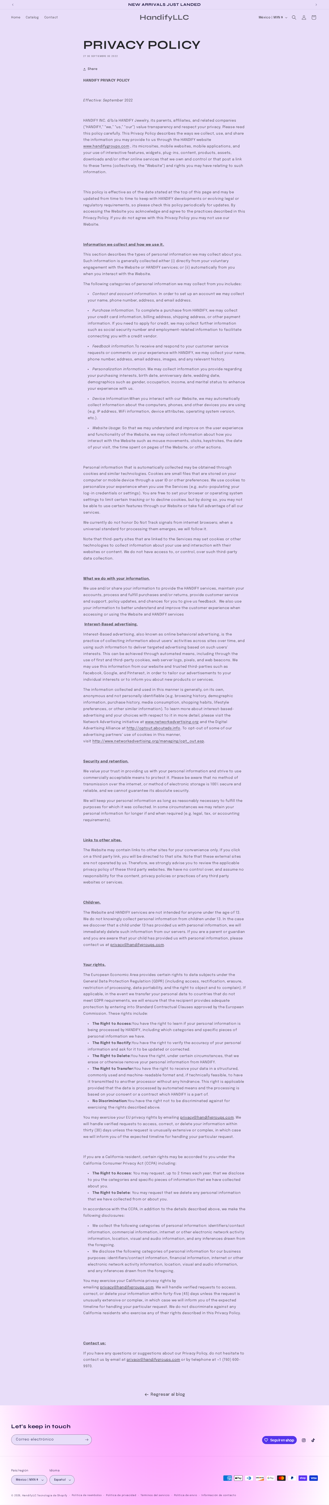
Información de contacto (218, 1495)
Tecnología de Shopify (52, 1495)
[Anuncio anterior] (13, 4)
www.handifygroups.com (106, 146)
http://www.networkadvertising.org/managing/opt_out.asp (148, 741)
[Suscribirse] (87, 1439)
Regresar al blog (168, 1395)
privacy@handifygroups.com (137, 945)
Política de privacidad (121, 1495)
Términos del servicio (155, 1495)
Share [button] (93, 69)
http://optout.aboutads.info (153, 728)
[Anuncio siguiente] (316, 4)
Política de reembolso (87, 1495)
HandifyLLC (29, 1495)
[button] (294, 17)
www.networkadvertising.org (172, 722)
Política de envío (185, 1495)
